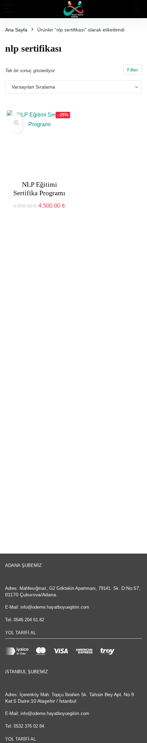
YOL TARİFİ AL (20, 632)
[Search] (136, 9)
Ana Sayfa (16, 29)
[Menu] (8, 9)
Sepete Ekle (39, 213)
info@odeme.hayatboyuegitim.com (55, 607)
